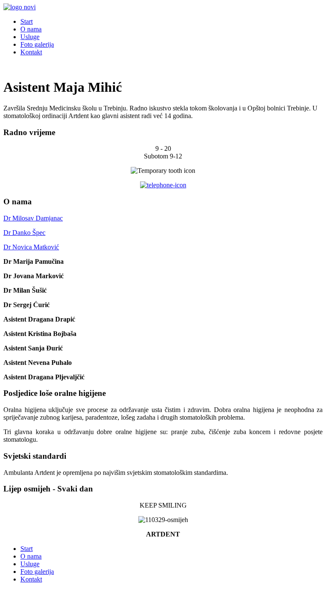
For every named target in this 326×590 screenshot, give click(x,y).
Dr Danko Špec (24, 232)
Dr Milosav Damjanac (33, 218)
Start (26, 21)
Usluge (29, 36)
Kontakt (31, 52)
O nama (31, 29)
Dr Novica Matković (31, 247)
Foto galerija (37, 44)
